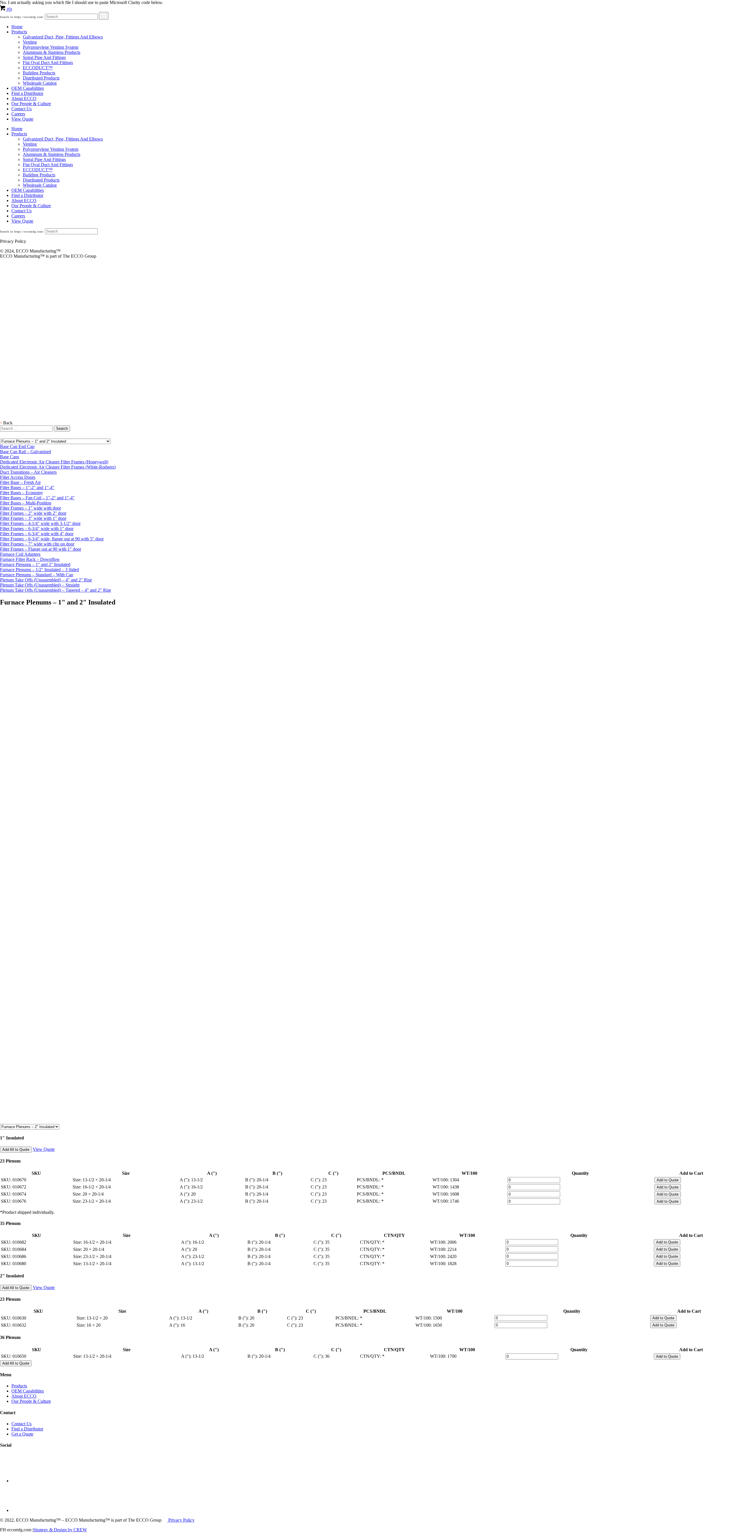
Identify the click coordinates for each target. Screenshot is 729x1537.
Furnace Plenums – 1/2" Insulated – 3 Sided (39, 569)
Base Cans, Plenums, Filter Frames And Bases (14, 355)
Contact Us (21, 108)
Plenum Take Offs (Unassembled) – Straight (39, 585)
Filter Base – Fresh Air (20, 482)
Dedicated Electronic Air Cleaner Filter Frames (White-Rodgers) (58, 467)
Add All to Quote (15, 1149)
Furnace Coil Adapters (20, 554)
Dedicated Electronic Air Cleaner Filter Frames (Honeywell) (54, 461)
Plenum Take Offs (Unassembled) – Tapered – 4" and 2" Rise (55, 590)
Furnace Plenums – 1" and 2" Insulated (35, 564)
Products (19, 31)
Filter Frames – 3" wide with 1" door (33, 518)
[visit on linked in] (25, 1480)
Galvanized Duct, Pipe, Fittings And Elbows (63, 36)
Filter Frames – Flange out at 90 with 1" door (40, 549)
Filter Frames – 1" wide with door (30, 508)
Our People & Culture (31, 103)
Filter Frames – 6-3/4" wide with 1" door (36, 528)
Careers (18, 113)
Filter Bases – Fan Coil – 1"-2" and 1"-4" (37, 497)
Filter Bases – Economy (21, 492)
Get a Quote (22, 1434)
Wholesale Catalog (40, 83)
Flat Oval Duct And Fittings (48, 62)
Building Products (39, 72)
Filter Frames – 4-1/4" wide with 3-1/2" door (40, 523)
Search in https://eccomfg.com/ (22, 17)
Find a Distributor (27, 93)
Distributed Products (41, 78)
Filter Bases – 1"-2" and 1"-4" (27, 487)
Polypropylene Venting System (50, 47)
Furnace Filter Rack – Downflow (30, 559)
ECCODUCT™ (38, 67)
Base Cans (9, 456)
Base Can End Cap (17, 446)
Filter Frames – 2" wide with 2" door (33, 513)
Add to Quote (668, 1180)
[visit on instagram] (25, 1510)
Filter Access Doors (17, 477)
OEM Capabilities (27, 88)
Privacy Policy (180, 1520)
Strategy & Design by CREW (60, 1529)
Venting (30, 42)
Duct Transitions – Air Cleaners (28, 472)
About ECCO (23, 98)
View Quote (22, 119)
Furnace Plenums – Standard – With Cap (36, 574)
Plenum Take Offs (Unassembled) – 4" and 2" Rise (46, 579)
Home (16, 26)
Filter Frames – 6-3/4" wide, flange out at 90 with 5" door (52, 538)
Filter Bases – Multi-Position (25, 502)
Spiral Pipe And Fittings (44, 57)
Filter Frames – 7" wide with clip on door (37, 543)
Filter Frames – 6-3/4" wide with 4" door (36, 533)
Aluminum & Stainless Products (51, 52)
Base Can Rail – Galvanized (25, 451)
